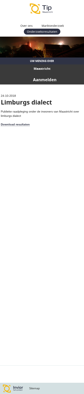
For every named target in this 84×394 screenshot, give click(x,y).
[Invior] (13, 388)
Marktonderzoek (53, 26)
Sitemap (34, 388)
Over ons (26, 26)
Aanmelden (44, 79)
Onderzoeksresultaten (42, 32)
